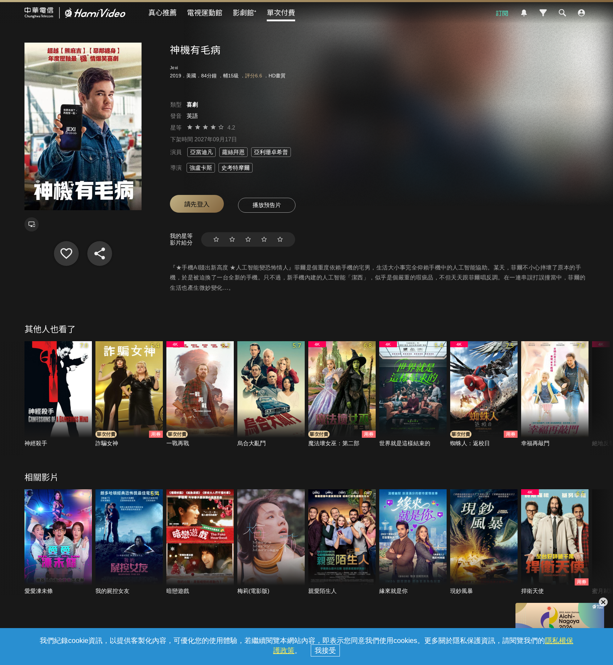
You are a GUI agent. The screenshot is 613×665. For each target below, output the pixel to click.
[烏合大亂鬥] (271, 394)
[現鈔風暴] (484, 542)
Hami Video (75, 12)
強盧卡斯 (200, 168)
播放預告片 (267, 205)
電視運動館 (204, 12)
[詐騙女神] (129, 394)
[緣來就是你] (413, 542)
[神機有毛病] (66, 253)
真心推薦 (162, 12)
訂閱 (502, 12)
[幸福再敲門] (555, 394)
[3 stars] (248, 239)
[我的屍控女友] (129, 542)
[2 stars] (232, 239)
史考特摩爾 (235, 168)
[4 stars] (264, 239)
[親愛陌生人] (342, 542)
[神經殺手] (58, 394)
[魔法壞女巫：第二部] (342, 394)
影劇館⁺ (244, 12)
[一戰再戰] (200, 394)
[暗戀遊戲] (200, 542)
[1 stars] (216, 239)
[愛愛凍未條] (58, 542)
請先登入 (197, 203)
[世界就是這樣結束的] (413, 394)
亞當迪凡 (201, 152)
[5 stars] (280, 239)
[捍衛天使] (555, 542)
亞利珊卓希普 (271, 152)
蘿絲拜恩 (233, 152)
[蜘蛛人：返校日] (484, 394)
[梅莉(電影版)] (271, 542)
